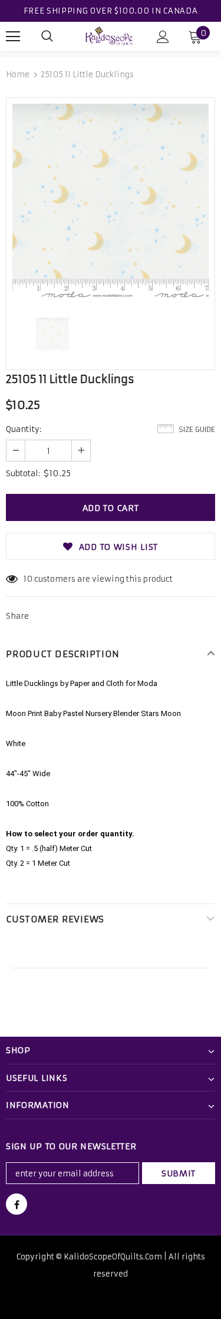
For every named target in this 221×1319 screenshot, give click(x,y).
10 (28, 579)
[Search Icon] (47, 36)
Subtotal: (23, 474)
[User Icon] (163, 37)
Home (17, 75)
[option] (110, 202)
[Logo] (109, 36)
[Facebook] (16, 1204)
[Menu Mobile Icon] (13, 36)
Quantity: (23, 429)
